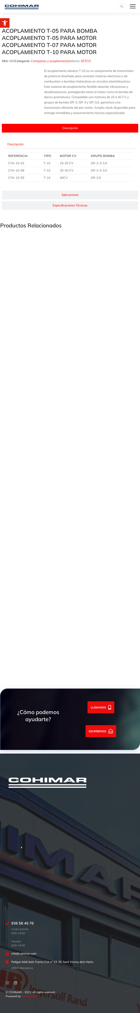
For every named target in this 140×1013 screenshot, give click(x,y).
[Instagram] (7, 983)
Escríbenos (97, 731)
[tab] (70, 128)
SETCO (86, 61)
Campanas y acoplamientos (50, 61)
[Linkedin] (15, 983)
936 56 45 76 (22, 923)
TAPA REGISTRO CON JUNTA (21, 575)
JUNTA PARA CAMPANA (18, 659)
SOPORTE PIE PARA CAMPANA (23, 407)
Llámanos (98, 707)
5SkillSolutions (31, 996)
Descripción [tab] (15, 144)
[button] (4, 23)
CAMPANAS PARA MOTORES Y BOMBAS (30, 491)
